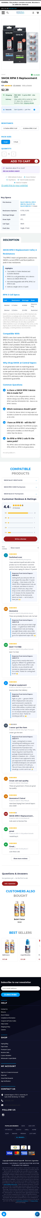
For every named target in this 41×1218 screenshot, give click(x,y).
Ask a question (10, 884)
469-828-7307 (13, 8)
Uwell (27, 1130)
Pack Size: (6, 137)
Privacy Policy (34, 1201)
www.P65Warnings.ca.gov (10, 1184)
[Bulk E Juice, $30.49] (19, 909)
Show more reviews (20, 858)
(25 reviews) (17, 85)
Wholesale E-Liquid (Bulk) (8, 1058)
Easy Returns (12, 180)
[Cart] (38, 12)
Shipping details (29, 103)
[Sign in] (33, 12)
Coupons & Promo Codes (8, 1021)
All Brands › (20, 1137)
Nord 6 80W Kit (25, 206)
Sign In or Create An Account (9, 1072)
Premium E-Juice (6, 1049)
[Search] (7, 12)
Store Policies (5, 1015)
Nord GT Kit (31, 204)
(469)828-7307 (9, 1100)
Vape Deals (4, 1046)
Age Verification (6, 1081)
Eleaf (7, 1133)
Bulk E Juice (19, 919)
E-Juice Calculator (6, 1055)
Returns (3, 1012)
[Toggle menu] (3, 12)
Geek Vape (31, 1126)
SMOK (23, 1126)
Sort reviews (4, 548)
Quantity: (6, 149)
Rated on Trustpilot (21, 182)
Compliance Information (8, 1018)
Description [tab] (11, 240)
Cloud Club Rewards (7, 1078)
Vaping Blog (4, 1044)
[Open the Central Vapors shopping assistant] (37, 1214)
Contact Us (4, 1009)
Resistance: (7, 123)
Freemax (23, 1133)
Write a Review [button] (27, 85)
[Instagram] (3, 1115)
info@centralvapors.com (12, 1105)
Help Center (4, 1024)
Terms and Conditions (22, 1201)
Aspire (34, 1130)
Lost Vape (32, 1133)
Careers (3, 1030)
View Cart (4, 1075)
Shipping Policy (5, 1027)
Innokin (14, 1133)
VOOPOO (18, 1130)
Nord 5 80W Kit (25, 202)
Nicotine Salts (5, 1052)
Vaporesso (8, 1130)
